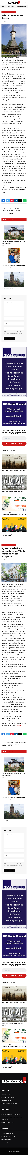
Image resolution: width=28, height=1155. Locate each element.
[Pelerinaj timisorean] (14, 279)
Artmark (19, 725)
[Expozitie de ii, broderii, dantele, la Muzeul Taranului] (14, 482)
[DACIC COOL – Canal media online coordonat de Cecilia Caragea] (14, 2)
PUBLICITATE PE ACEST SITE (8, 1097)
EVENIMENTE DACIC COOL (7, 1122)
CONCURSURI (4, 1119)
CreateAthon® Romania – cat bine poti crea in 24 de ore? (7, 744)
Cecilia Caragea (5, 1142)
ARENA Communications (7, 1133)
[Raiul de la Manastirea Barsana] (14, 34)
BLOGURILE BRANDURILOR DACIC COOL (10, 1114)
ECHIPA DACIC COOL (6, 1095)
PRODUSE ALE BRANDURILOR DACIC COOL (11, 1117)
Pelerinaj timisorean (7, 288)
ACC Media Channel (6, 1139)
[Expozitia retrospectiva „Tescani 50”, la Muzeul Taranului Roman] (14, 461)
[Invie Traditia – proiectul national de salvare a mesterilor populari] (14, 255)
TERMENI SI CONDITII (6, 1100)
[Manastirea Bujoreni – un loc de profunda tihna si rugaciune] (14, 232)
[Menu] (2, 2)
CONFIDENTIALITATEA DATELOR (9, 1103)
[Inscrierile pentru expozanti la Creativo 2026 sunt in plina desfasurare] (14, 524)
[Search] (26, 2)
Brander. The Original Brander (8, 1136)
